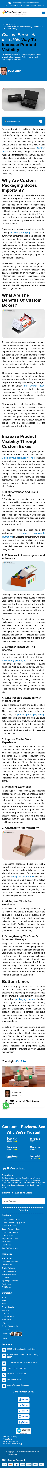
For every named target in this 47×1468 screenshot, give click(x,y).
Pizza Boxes (6, 1245)
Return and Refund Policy (12, 1444)
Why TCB (5, 1310)
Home (5, 25)
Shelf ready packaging (14, 660)
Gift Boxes (5, 1278)
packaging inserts (25, 999)
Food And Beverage (9, 1274)
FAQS (4, 1323)
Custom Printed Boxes (10, 1232)
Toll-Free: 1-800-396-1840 (16, 1368)
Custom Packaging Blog (10, 1326)
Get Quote (5, 1329)
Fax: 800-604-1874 (14, 1379)
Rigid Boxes (6, 1287)
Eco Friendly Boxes (9, 1271)
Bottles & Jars (7, 1259)
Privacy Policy (8, 1439)
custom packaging (20, 232)
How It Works (6, 1313)
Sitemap (5, 1338)
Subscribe (23, 1210)
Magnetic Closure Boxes (10, 1239)
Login (5, 5)
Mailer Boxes (6, 1242)
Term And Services (9, 1437)
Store (4, 1301)
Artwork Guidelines (8, 1307)
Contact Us (6, 1334)
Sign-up (12, 5)
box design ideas (34, 385)
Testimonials (6, 1320)
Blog (12, 25)
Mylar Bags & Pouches (10, 1281)
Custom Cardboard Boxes (11, 1219)
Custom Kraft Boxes (9, 1226)
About (4, 1304)
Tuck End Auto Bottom (9, 1248)
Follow (25, 1399)
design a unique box (22, 876)
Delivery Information (10, 1441)
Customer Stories (8, 1316)
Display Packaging (8, 1268)
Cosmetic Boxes (7, 1265)
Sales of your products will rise (18, 458)
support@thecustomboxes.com (26, 3)
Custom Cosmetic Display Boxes (13, 1223)
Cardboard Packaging (10, 1262)
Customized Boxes (8, 1235)
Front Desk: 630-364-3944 (16, 1374)
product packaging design (31, 714)
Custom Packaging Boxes (11, 1229)
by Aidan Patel (16, 1092)
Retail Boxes (6, 1284)
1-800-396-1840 (37, 5)
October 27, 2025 (17, 1095)
